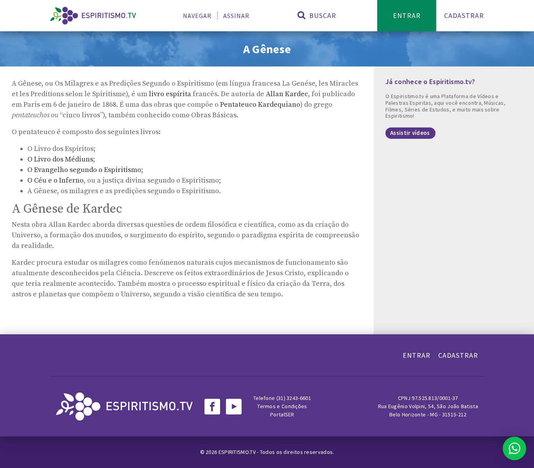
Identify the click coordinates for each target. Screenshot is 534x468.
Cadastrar (464, 15)
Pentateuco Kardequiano (260, 104)
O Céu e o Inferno (55, 180)
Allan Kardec (287, 94)
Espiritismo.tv (238, 451)
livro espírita (170, 94)
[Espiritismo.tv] (93, 15)
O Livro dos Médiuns (60, 159)
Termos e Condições (282, 406)
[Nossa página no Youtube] (234, 406)
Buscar (321, 15)
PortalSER (282, 414)
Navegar (197, 16)
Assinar (236, 16)
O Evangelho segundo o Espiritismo (84, 169)
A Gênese (267, 48)
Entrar (407, 15)
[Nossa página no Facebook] (212, 406)
